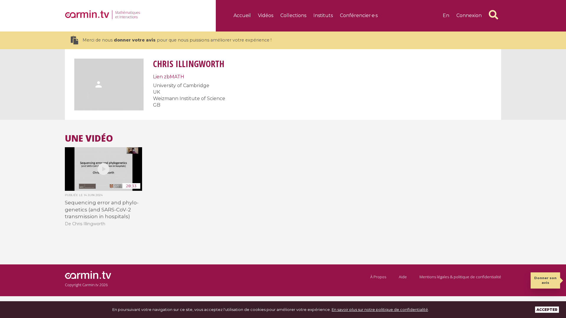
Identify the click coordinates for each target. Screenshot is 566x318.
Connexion (469, 15)
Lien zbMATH (168, 77)
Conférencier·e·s (359, 15)
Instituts (323, 15)
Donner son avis (545, 280)
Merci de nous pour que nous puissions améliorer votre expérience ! (177, 40)
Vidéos (265, 15)
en (446, 15)
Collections (293, 15)
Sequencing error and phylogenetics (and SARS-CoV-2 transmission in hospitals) (102, 209)
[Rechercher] (493, 14)
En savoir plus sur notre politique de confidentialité (380, 309)
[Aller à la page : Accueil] (87, 14)
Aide (403, 276)
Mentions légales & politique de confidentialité (460, 276)
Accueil (242, 15)
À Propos (378, 276)
